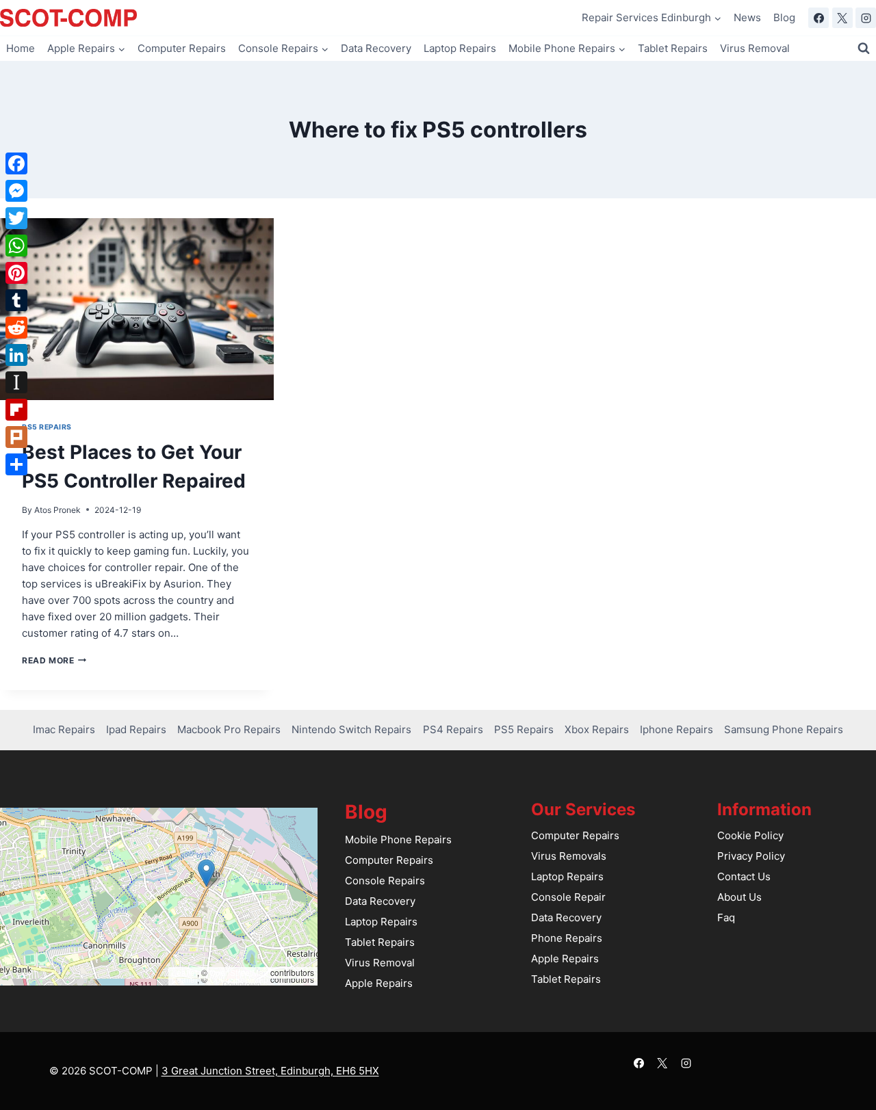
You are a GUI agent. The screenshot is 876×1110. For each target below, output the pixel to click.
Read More (54, 660)
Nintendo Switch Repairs (351, 729)
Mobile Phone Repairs (398, 839)
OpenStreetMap (238, 972)
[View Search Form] (863, 48)
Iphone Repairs (676, 729)
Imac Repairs (64, 729)
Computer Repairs (182, 48)
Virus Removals (568, 855)
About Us (739, 896)
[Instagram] (865, 18)
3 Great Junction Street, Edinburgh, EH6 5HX (270, 1070)
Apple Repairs (379, 983)
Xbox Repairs (597, 729)
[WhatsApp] (16, 245)
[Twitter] (16, 218)
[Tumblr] (16, 300)
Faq (726, 917)
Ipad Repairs (136, 729)
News (747, 17)
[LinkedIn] (16, 355)
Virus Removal (755, 48)
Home (20, 48)
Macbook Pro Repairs (229, 729)
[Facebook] (818, 18)
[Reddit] (16, 327)
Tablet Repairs (673, 48)
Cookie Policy (750, 835)
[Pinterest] (16, 273)
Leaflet (184, 972)
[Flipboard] (16, 409)
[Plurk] (16, 437)
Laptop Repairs (460, 48)
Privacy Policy (751, 855)
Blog (784, 17)
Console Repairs (385, 880)
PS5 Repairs (47, 427)
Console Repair (568, 896)
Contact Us (744, 876)
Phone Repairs (566, 937)
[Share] (16, 464)
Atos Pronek (57, 510)
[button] (206, 873)
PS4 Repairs (453, 729)
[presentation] (137, 309)
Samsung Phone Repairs (783, 729)
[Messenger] (16, 190)
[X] (842, 18)
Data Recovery (376, 48)
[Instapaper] (16, 382)
